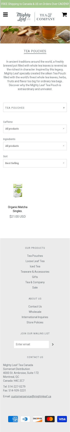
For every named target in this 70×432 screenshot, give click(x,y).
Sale (35, 287)
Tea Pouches (35, 255)
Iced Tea (35, 266)
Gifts (35, 277)
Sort (5, 156)
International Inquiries (35, 317)
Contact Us (35, 306)
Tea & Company (35, 282)
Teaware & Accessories (35, 271)
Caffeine (8, 121)
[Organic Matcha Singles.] (17, 190)
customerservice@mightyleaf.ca (31, 396)
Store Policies (35, 322)
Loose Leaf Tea (35, 261)
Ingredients (9, 139)
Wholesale (35, 311)
